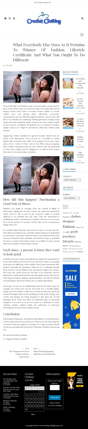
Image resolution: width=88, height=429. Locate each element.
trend (65, 249)
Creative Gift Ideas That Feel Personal (80, 122)
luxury (78, 242)
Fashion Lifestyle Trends (80, 139)
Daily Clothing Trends (80, 154)
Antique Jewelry (67, 213)
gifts (68, 232)
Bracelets (76, 213)
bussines (66, 217)
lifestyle (24, 339)
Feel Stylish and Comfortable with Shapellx (81, 83)
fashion (17, 339)
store (65, 246)
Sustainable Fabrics (74, 246)
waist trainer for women (75, 249)
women (79, 252)
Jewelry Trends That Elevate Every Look (80, 103)
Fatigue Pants (80, 227)
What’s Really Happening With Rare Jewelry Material (44, 351)
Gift (64, 232)
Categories (67, 176)
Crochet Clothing (55, 406)
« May (32, 414)
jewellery (69, 236)
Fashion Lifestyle (20, 335)
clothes (76, 216)
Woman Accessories (69, 252)
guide (74, 231)
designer (69, 221)
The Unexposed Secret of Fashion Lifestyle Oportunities (19, 353)
